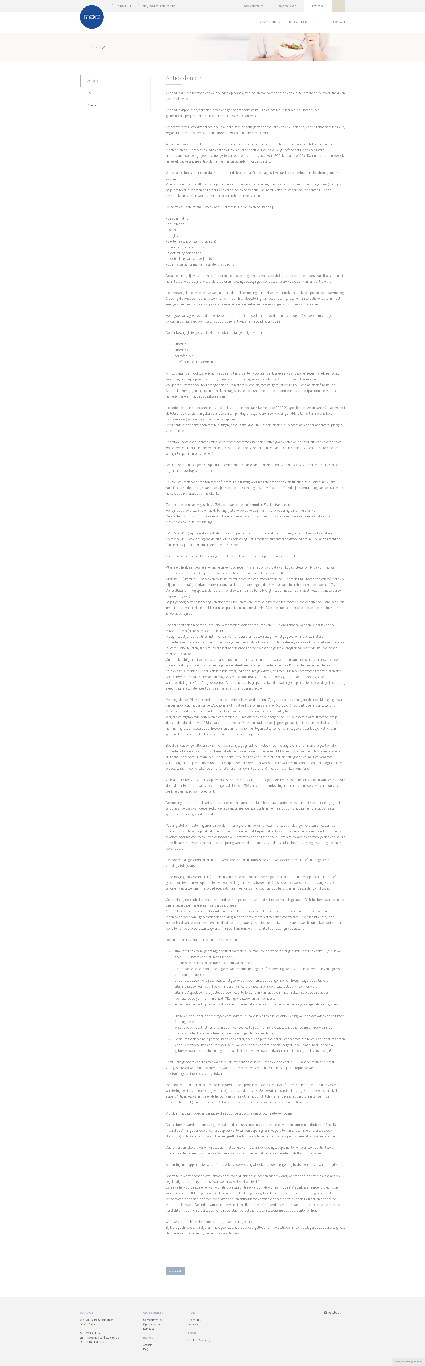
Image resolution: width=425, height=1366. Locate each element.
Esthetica (318, 6)
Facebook (334, 1312)
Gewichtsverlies (253, 6)
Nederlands (195, 1320)
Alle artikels (175, 1271)
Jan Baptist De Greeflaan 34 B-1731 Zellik (96, 1322)
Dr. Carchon (298, 22)
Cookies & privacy (199, 1340)
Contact (339, 22)
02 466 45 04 (123, 6)
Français (193, 1324)
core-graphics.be (414, 1361)
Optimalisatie (287, 6)
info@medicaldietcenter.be (158, 6)
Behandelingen (269, 22)
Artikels (92, 81)
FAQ (90, 93)
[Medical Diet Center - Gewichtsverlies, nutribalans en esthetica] (92, 17)
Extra (320, 22)
